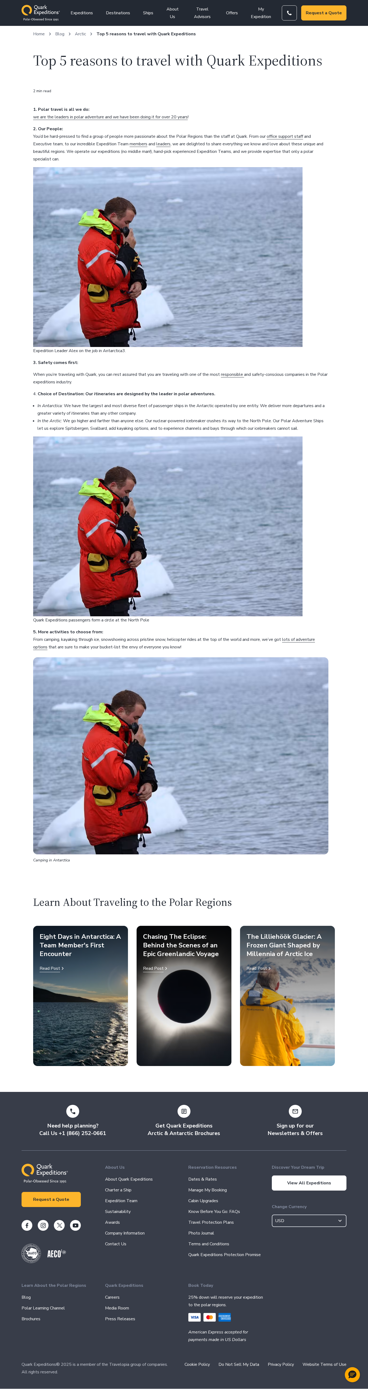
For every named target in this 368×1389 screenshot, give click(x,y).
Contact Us (115, 1244)
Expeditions (82, 13)
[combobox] (309, 1221)
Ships (148, 13)
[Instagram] (43, 1225)
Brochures (31, 1319)
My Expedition (261, 13)
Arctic (80, 34)
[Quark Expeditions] (41, 13)
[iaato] (31, 1262)
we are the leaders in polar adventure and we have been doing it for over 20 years (110, 117)
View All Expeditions (309, 1183)
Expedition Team (121, 1201)
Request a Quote (324, 13)
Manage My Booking (207, 1190)
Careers (112, 1297)
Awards (112, 1222)
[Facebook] (27, 1225)
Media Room (117, 1308)
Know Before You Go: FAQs (214, 1212)
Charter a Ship (118, 1190)
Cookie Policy (197, 1364)
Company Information (125, 1233)
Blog (59, 34)
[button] (352, 1374)
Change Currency (289, 1207)
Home (39, 34)
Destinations (118, 13)
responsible (232, 374)
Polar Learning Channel (43, 1308)
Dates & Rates (202, 1179)
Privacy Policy (281, 1364)
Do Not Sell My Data (238, 1364)
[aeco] (56, 1256)
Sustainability (118, 1212)
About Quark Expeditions (129, 1179)
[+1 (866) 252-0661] (289, 12)
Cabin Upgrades (203, 1201)
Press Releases (120, 1319)
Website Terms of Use (324, 1364)
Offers (232, 13)
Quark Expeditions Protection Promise (224, 1255)
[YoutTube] (75, 1225)
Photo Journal (201, 1233)
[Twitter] (59, 1225)
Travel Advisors (202, 13)
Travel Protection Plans (211, 1222)
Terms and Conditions (208, 1244)
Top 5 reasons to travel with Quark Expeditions (146, 34)
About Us (172, 13)
